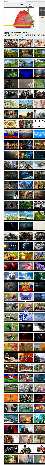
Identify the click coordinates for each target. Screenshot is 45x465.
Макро (10, 2)
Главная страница (6, 2)
